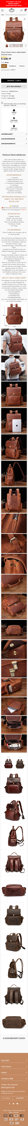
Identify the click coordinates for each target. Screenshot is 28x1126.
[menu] (2, 10)
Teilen (24, 18)
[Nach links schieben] (3, 29)
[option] (14, 29)
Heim (2, 15)
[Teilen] (24, 18)
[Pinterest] (13, 1104)
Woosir (9, 93)
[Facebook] (10, 1104)
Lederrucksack (11, 98)
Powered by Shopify (17, 1110)
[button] (21, 10)
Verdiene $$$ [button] (7, 1078)
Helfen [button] (4, 1072)
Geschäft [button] (5, 1060)
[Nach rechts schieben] (24, 29)
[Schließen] (26, 3)
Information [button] (6, 1066)
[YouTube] (17, 1104)
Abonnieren (20, 1098)
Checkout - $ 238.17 (14, 81)
